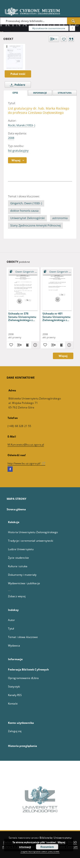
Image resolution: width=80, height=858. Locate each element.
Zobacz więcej (17, 596)
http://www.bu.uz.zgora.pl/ (24, 463)
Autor (11, 620)
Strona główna (16, 509)
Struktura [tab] (65, 92)
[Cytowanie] (71, 39)
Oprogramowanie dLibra (23, 678)
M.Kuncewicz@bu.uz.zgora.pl (26, 444)
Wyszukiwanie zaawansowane (48, 28)
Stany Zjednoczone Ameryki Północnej (35, 225)
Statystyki (14, 686)
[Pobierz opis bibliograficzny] (19, 345)
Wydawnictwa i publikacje (24, 583)
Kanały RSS (15, 695)
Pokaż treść (17, 74)
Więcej (63, 356)
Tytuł (11, 628)
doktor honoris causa (24, 211)
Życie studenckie (18, 558)
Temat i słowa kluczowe (23, 637)
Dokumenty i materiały (22, 575)
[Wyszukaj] (73, 20)
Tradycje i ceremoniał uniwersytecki (30, 541)
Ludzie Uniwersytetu (21, 549)
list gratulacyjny (18, 151)
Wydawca (14, 645)
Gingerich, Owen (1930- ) (26, 203)
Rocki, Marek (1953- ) (21, 125)
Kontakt (13, 703)
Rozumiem (47, 847)
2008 (11, 138)
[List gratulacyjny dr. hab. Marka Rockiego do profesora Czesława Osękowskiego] (14, 57)
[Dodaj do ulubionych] (64, 39)
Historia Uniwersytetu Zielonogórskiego (33, 532)
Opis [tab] (15, 92)
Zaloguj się (15, 731)
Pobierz (19, 85)
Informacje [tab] (40, 92)
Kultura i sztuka (17, 566)
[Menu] (75, 3)
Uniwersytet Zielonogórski (27, 218)
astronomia (60, 218)
